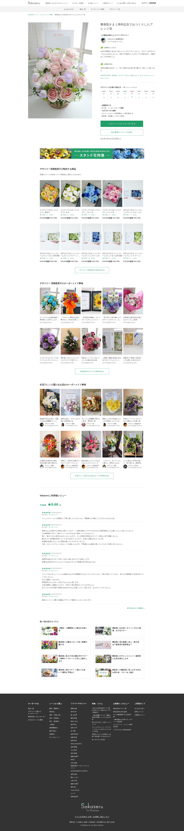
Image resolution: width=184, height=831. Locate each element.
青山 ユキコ (75, 777)
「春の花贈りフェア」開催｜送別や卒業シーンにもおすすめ (101, 717)
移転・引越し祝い (55, 715)
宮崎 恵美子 (75, 796)
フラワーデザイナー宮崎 (127, 75)
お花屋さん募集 (82, 822)
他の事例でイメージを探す (122, 132)
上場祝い (52, 724)
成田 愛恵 (74, 747)
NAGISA (74, 711)
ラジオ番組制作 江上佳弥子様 (122, 716)
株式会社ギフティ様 (119, 708)
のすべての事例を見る (92, 371)
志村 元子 (74, 727)
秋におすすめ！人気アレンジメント (101, 723)
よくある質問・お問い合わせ (126, 3)
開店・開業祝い (54, 708)
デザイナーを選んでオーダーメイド (34, 712)
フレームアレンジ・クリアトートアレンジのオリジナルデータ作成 (101, 729)
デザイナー (115, 39)
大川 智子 (74, 750)
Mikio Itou (74, 721)
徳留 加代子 (75, 734)
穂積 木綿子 (75, 784)
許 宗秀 (73, 731)
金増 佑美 (74, 774)
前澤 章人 (74, 724)
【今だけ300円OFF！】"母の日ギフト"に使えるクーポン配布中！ (101, 710)
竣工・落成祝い (54, 721)
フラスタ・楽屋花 (78, 3)
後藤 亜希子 (75, 756)
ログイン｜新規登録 (149, 3)
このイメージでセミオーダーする (121, 124)
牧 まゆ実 (74, 715)
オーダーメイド (53, 514)
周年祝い (115, 75)
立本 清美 (74, 763)
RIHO (72, 759)
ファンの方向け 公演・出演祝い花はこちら (92, 817)
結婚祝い (52, 734)
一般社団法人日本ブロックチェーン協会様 (122, 720)
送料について (139, 711)
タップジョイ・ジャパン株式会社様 (122, 725)
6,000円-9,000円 (106, 75)
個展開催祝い (53, 727)
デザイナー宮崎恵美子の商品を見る (92, 270)
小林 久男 (74, 780)
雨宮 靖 (73, 787)
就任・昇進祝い (54, 718)
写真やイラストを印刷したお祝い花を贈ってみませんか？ (101, 735)
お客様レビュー (140, 715)
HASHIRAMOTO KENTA (79, 771)
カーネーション (149, 75)
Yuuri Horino (75, 790)
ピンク (137, 75)
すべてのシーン (54, 737)
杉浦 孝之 (74, 740)
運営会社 (72, 822)
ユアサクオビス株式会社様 (122, 730)
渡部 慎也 (74, 718)
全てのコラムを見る (98, 739)
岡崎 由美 (74, 708)
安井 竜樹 (74, 753)
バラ (142, 75)
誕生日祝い (53, 731)
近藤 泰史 (74, 737)
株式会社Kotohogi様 (120, 711)
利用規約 (92, 822)
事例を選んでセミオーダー (37, 716)
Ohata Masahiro (76, 743)
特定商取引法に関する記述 (106, 822)
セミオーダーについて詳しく (111, 138)
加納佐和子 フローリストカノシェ (80, 767)
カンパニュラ (105, 78)
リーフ (73, 793)
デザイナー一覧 (115, 9)
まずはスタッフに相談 (35, 720)
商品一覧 (83, 9)
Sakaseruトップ (33, 14)
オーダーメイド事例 (97, 9)
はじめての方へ (69, 9)
